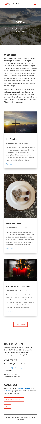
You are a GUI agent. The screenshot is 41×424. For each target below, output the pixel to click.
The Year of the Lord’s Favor (18, 286)
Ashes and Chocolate (15, 224)
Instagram (7, 391)
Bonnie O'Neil (12, 143)
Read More (9, 164)
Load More (20, 324)
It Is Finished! (12, 139)
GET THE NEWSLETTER (14, 399)
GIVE (7, 406)
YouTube (27, 388)
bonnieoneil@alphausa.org (13, 368)
